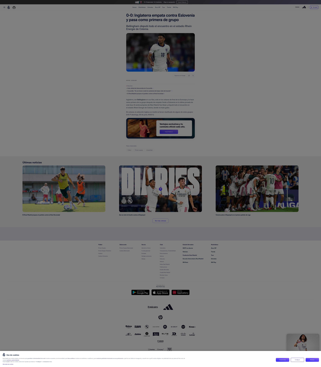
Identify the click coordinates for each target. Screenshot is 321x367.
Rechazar (312, 359)
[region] (160, 359)
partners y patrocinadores (13, 360)
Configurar (297, 359)
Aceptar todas (282, 359)
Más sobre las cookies (8, 364)
